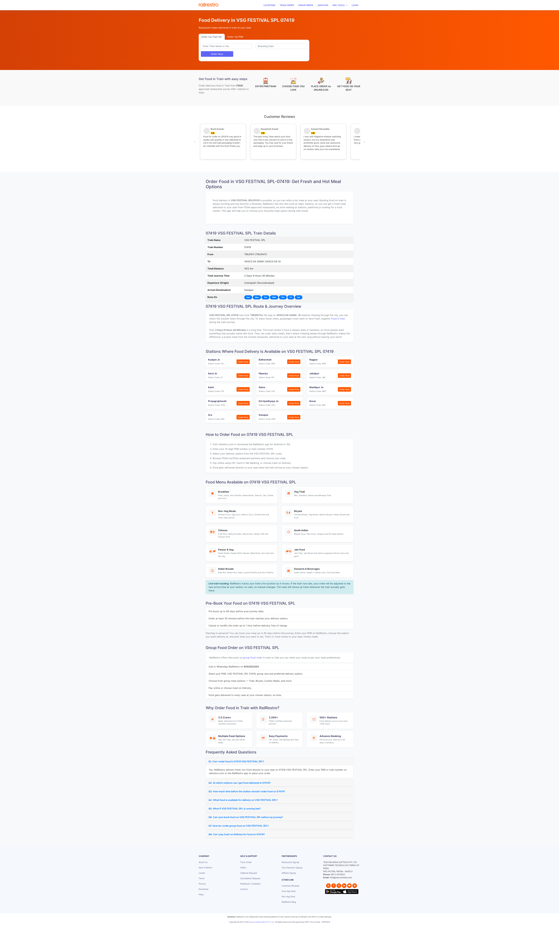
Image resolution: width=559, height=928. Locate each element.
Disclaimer (203, 889)
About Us (203, 862)
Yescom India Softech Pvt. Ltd (261, 922)
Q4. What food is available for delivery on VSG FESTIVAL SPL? (243, 800)
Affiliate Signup (289, 873)
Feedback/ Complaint (250, 883)
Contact (244, 889)
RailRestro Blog (289, 902)
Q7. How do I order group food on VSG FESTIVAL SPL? (238, 825)
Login (355, 5)
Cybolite (282, 925)
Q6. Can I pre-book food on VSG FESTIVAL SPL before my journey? (245, 817)
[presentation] (194, 141)
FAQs (201, 894)
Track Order (287, 5)
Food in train (338, 318)
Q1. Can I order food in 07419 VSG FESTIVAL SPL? (236, 761)
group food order (252, 657)
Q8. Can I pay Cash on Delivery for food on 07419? (236, 834)
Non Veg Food (288, 896)
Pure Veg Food (289, 891)
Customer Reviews (290, 886)
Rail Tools (339, 5)
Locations (269, 5)
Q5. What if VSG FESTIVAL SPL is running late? (234, 808)
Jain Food (322, 5)
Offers (243, 867)
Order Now (217, 54)
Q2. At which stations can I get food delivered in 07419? (239, 782)
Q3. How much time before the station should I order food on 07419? (246, 791)
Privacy (202, 883)
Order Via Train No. (211, 36)
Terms (202, 878)
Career (202, 873)
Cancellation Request (250, 878)
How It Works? (205, 867)
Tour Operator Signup (292, 867)
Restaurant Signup (290, 862)
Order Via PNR (235, 36)
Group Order (305, 5)
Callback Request (248, 873)
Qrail (289, 925)
